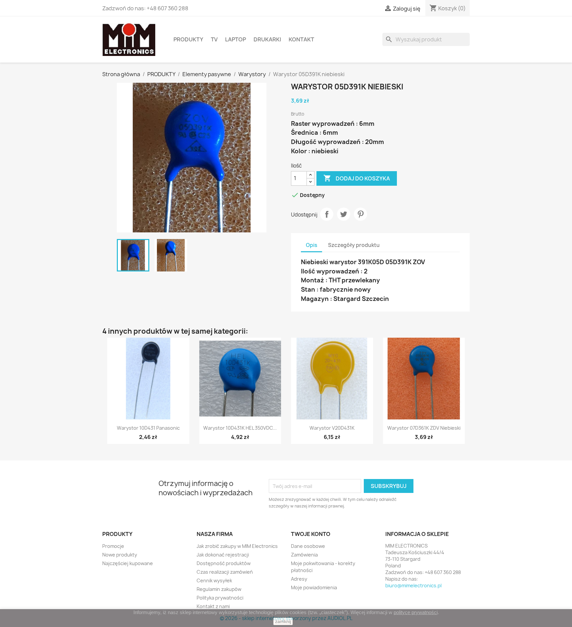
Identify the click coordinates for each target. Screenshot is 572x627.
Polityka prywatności (220, 598)
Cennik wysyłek (214, 580)
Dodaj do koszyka (356, 178)
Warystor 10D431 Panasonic (148, 428)
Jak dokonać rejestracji (223, 555)
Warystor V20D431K (332, 428)
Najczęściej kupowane (127, 563)
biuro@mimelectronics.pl (413, 585)
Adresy (299, 579)
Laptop (235, 39)
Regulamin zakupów (219, 589)
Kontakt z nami (213, 606)
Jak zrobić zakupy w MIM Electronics (237, 546)
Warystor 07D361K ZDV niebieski (423, 428)
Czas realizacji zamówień (225, 572)
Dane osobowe (308, 546)
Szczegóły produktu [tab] (354, 245)
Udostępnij (326, 214)
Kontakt (301, 39)
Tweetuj (343, 214)
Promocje (113, 546)
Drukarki (267, 39)
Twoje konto (310, 534)
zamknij (283, 621)
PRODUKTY (188, 39)
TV (214, 39)
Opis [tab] (311, 245)
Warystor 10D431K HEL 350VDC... (240, 428)
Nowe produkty (119, 555)
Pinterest (360, 214)
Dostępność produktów (224, 563)
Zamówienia (304, 555)
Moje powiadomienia (314, 587)
